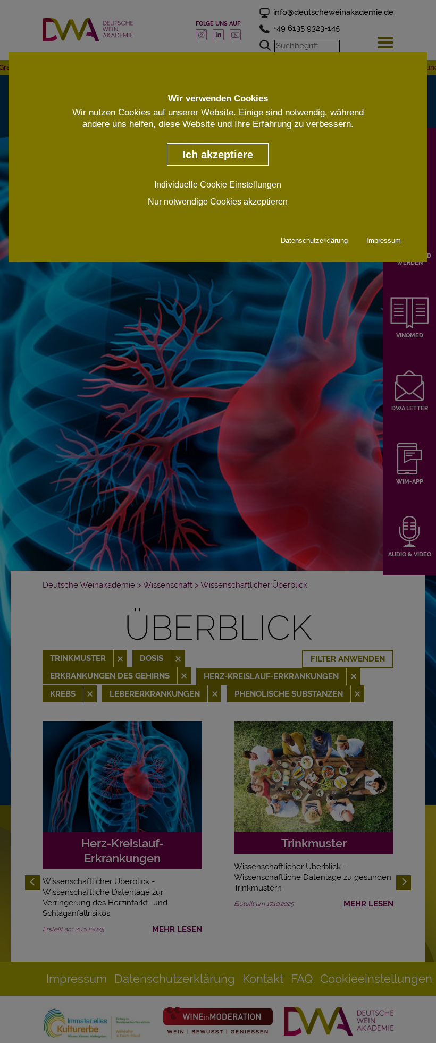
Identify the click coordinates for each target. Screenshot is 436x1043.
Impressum (383, 240)
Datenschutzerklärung (314, 240)
